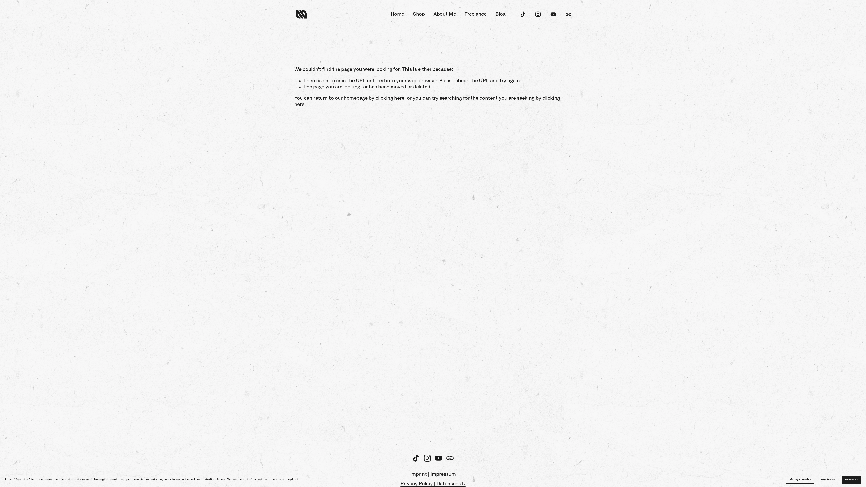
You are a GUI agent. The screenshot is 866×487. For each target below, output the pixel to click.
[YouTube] (553, 14)
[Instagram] (538, 14)
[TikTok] (523, 14)
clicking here (389, 98)
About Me (444, 14)
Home (397, 14)
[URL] (568, 14)
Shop (419, 14)
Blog (500, 14)
